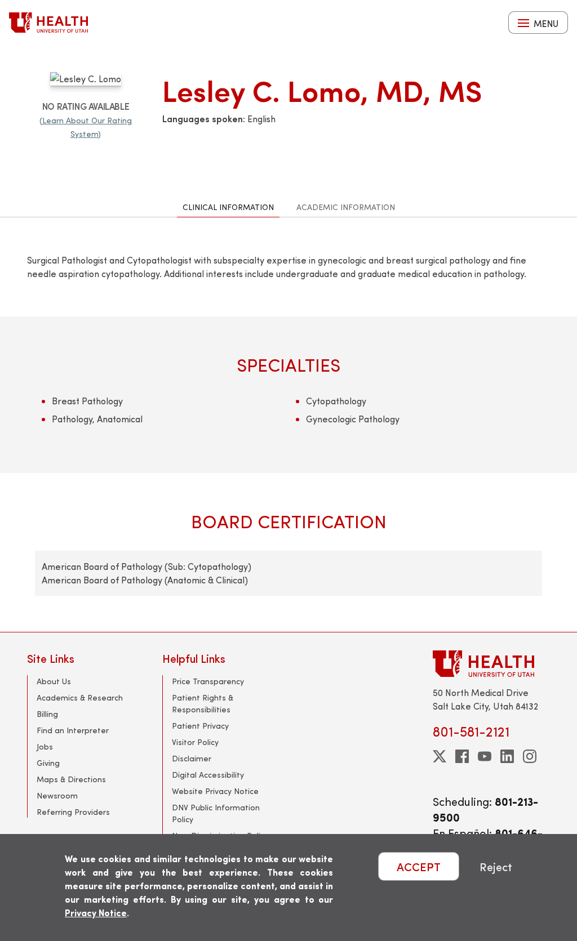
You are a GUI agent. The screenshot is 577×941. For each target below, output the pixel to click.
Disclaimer (191, 758)
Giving (48, 762)
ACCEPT (419, 866)
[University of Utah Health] (48, 22)
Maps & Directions (71, 779)
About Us (54, 681)
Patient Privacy (200, 725)
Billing (47, 713)
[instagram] (529, 756)
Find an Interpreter (73, 730)
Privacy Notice (96, 912)
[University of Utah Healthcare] (491, 663)
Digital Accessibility (208, 774)
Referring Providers (73, 811)
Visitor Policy (195, 742)
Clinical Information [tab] (228, 207)
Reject (496, 866)
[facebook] (462, 756)
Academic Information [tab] (345, 207)
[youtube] (484, 756)
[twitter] (439, 756)
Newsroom (57, 795)
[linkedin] (507, 756)
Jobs (45, 746)
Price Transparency (208, 681)
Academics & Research (80, 697)
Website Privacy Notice (215, 791)
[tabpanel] (288, 424)
